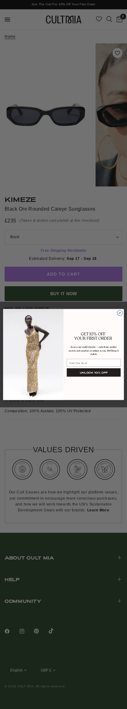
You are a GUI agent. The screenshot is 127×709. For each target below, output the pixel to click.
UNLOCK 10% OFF (94, 372)
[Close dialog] (120, 313)
